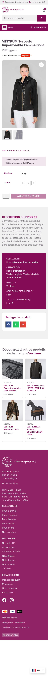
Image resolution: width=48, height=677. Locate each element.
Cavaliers (6, 568)
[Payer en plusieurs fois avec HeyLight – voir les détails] (31, 55)
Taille (7, 183)
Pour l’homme (9, 519)
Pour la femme (14, 262)
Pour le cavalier (31, 262)
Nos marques (9, 532)
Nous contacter (9, 588)
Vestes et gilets (31, 274)
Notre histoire (8, 560)
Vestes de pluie (14, 274)
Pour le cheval (9, 511)
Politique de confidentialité (13, 622)
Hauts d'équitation (15, 271)
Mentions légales (9, 618)
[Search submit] (41, 18)
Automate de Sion (11, 551)
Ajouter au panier (28, 196)
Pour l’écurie (8, 528)
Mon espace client (11, 580)
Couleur (8, 173)
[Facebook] (4, 600)
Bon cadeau (8, 592)
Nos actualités (9, 543)
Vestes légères (14, 277)
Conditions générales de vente (15, 627)
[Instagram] (12, 600)
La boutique (8, 547)
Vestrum (10, 286)
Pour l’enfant (8, 523)
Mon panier (7, 584)
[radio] (24, 174)
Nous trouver (8, 556)
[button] (35, 9)
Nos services (8, 564)
